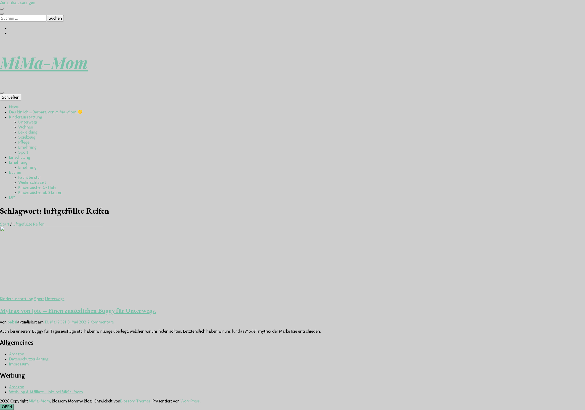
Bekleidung (27, 132)
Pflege (23, 142)
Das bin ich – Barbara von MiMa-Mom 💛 (45, 112)
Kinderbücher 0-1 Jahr (37, 187)
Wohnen (25, 127)
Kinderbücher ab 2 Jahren (40, 192)
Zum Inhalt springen (17, 2)
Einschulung (19, 157)
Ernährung (27, 147)
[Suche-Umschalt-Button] (2, 14)
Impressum (19, 364)
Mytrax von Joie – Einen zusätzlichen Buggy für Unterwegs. (78, 311)
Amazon (16, 354)
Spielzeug (26, 137)
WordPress (190, 401)
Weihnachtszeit (32, 182)
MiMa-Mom (44, 62)
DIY (12, 197)
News (14, 107)
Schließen (10, 97)
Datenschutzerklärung (28, 359)
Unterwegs (28, 122)
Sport (23, 152)
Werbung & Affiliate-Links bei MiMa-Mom (46, 391)
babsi (12, 322)
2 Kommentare (101, 322)
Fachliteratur (29, 177)
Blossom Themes (135, 401)
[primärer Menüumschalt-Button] (2, 93)
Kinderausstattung (25, 117)
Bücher (15, 172)
